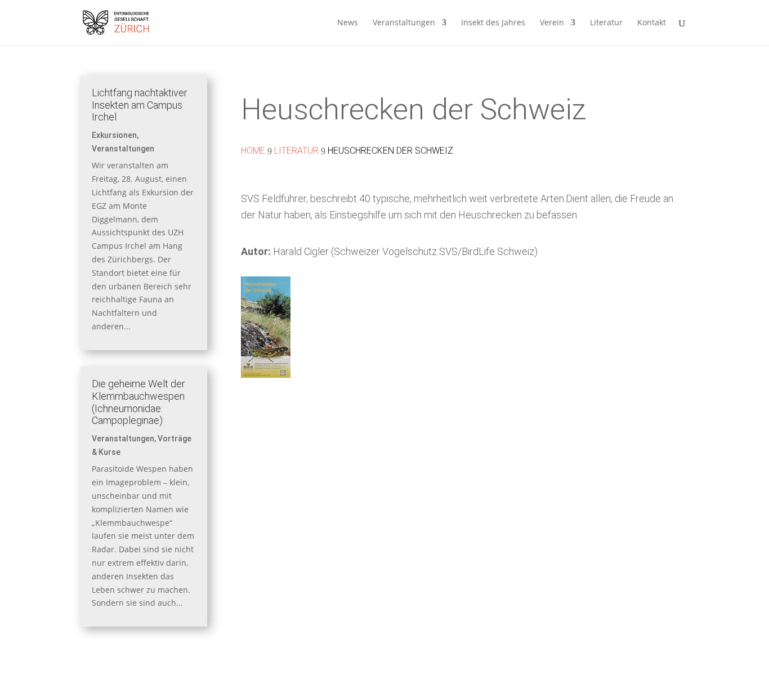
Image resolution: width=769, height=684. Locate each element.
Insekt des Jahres (493, 23)
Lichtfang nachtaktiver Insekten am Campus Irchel (139, 105)
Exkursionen (114, 135)
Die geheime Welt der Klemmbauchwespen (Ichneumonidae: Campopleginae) (138, 402)
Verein (552, 23)
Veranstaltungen (404, 23)
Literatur (606, 23)
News (347, 23)
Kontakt (651, 23)
